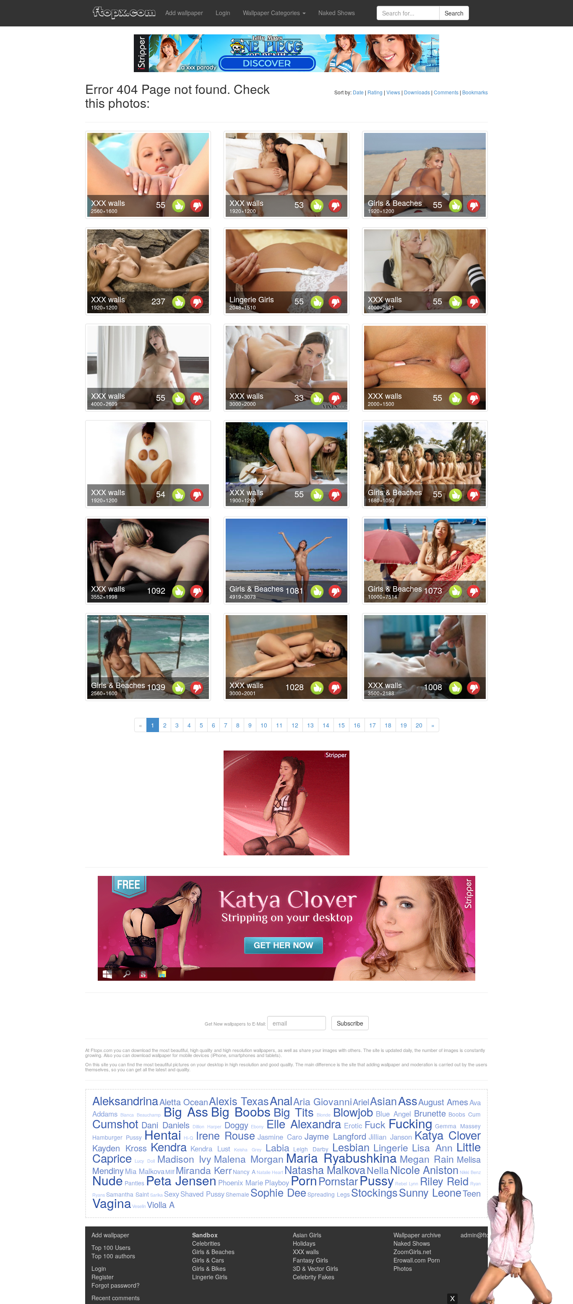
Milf (170, 1171)
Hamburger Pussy (117, 1137)
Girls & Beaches (395, 202)
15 (341, 725)
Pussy (376, 1180)
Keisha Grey (247, 1149)
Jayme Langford (335, 1136)
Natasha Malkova (325, 1169)
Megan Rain (427, 1158)
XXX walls (108, 202)
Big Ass (186, 1111)
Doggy (236, 1125)
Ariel (361, 1102)
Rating (375, 92)
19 (403, 725)
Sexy (171, 1194)
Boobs (456, 1114)
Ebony (257, 1126)
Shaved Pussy (202, 1194)
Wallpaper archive (417, 1235)
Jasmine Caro (280, 1137)
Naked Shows (336, 12)
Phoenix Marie (240, 1182)
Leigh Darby (310, 1149)
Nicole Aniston (424, 1169)
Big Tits (293, 1111)
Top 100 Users (110, 1247)
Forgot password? (115, 1285)
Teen (472, 1193)
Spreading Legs (328, 1194)
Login (223, 12)
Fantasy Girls (310, 1260)
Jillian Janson (390, 1137)
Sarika (156, 1195)
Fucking (410, 1123)
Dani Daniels (165, 1125)
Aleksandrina (125, 1100)
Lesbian (351, 1146)
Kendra (169, 1146)
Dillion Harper (207, 1126)
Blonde (324, 1115)
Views (393, 92)
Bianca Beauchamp (140, 1115)
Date (358, 92)
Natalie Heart (270, 1172)
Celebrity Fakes (313, 1277)
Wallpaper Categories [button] (272, 12)
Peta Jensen (181, 1180)
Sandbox (205, 1235)
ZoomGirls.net (412, 1251)
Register (102, 1277)
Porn (304, 1180)
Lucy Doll (145, 1161)
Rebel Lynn (406, 1183)
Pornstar (338, 1180)
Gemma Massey (457, 1126)
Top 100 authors (113, 1256)
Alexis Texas (238, 1100)
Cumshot (115, 1123)
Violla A (161, 1204)
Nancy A (244, 1171)
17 (372, 725)
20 (419, 725)
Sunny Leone (430, 1192)
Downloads (417, 92)
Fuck (375, 1124)
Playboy (277, 1182)
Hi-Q (188, 1138)
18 (388, 725)
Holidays (304, 1243)
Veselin (139, 1206)
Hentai (162, 1134)
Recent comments (115, 1298)
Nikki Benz (470, 1172)
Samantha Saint (127, 1194)
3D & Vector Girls (315, 1268)
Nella (378, 1170)
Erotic (353, 1125)
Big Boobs (241, 1111)
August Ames (443, 1102)
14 (326, 725)
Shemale (237, 1194)
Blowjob (353, 1111)
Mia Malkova (144, 1171)
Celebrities (206, 1243)
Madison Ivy (184, 1158)
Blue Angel (393, 1114)
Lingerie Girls (251, 299)
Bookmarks (475, 92)
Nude (107, 1180)
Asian (383, 1100)
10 (263, 725)
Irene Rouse (225, 1135)
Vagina (111, 1203)
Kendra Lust (210, 1148)
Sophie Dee (278, 1192)
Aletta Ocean (183, 1102)
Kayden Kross (119, 1148)
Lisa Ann (432, 1147)
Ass (407, 1100)
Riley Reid (444, 1180)
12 (295, 725)
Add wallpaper (184, 12)
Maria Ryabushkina (341, 1157)
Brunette (430, 1113)
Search (454, 13)
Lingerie (390, 1147)
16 (357, 725)
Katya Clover (447, 1134)
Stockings (374, 1192)
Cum (474, 1114)
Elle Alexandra (303, 1123)
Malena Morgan (249, 1158)
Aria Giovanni (322, 1101)
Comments (446, 92)
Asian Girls (307, 1235)
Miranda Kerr (204, 1170)
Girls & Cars (208, 1260)
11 (279, 725)
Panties (134, 1183)
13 (310, 725)
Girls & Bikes (209, 1268)
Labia (277, 1147)
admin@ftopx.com (485, 1235)
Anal (281, 1100)
